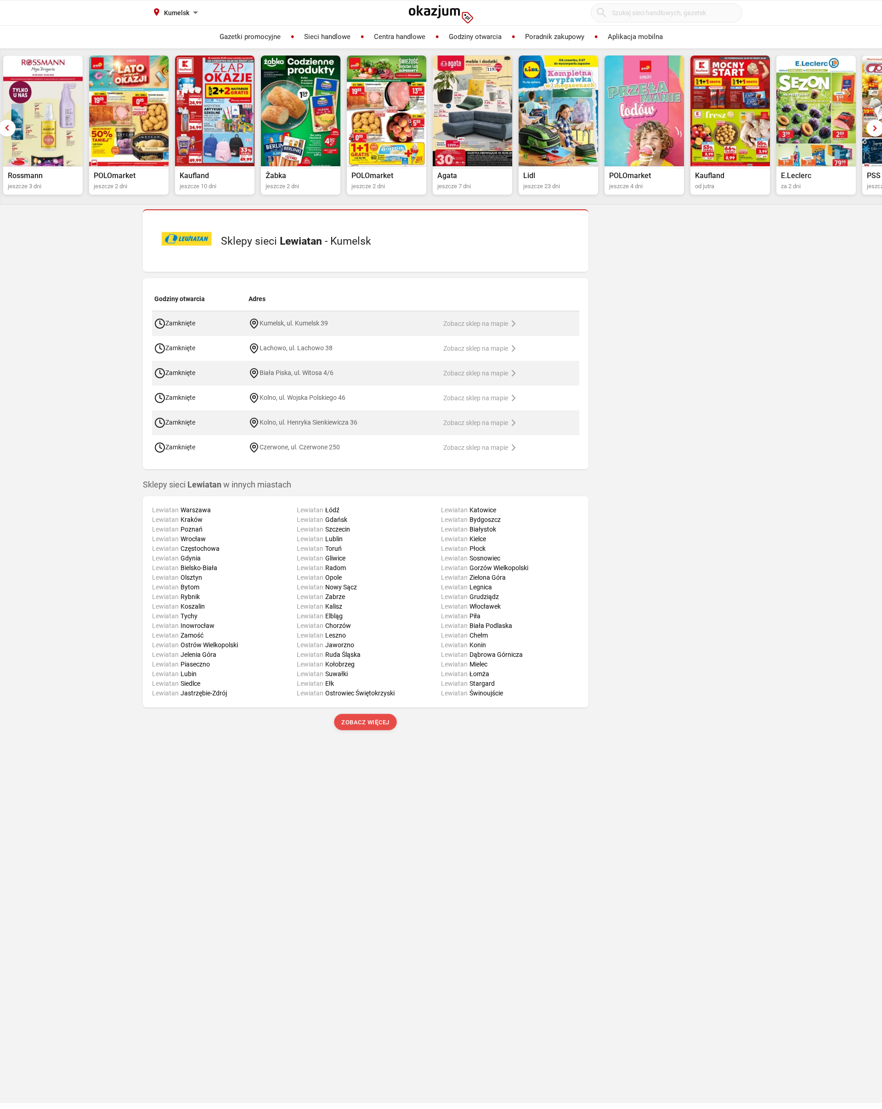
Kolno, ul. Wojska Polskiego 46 (302, 397)
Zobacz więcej (366, 722)
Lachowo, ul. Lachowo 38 (296, 347)
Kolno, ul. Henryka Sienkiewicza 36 (308, 422)
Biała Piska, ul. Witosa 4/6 (297, 372)
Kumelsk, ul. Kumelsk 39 (294, 322)
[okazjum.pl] (441, 14)
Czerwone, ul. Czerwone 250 (300, 446)
